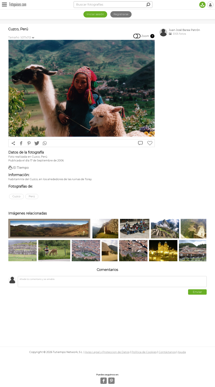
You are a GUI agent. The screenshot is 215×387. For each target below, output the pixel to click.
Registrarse (120, 14)
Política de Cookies (144, 352)
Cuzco (16, 196)
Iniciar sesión (95, 14)
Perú (32, 196)
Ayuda (182, 352)
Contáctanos (167, 352)
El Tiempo (18, 168)
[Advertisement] (183, 88)
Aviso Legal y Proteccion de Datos (107, 352)
